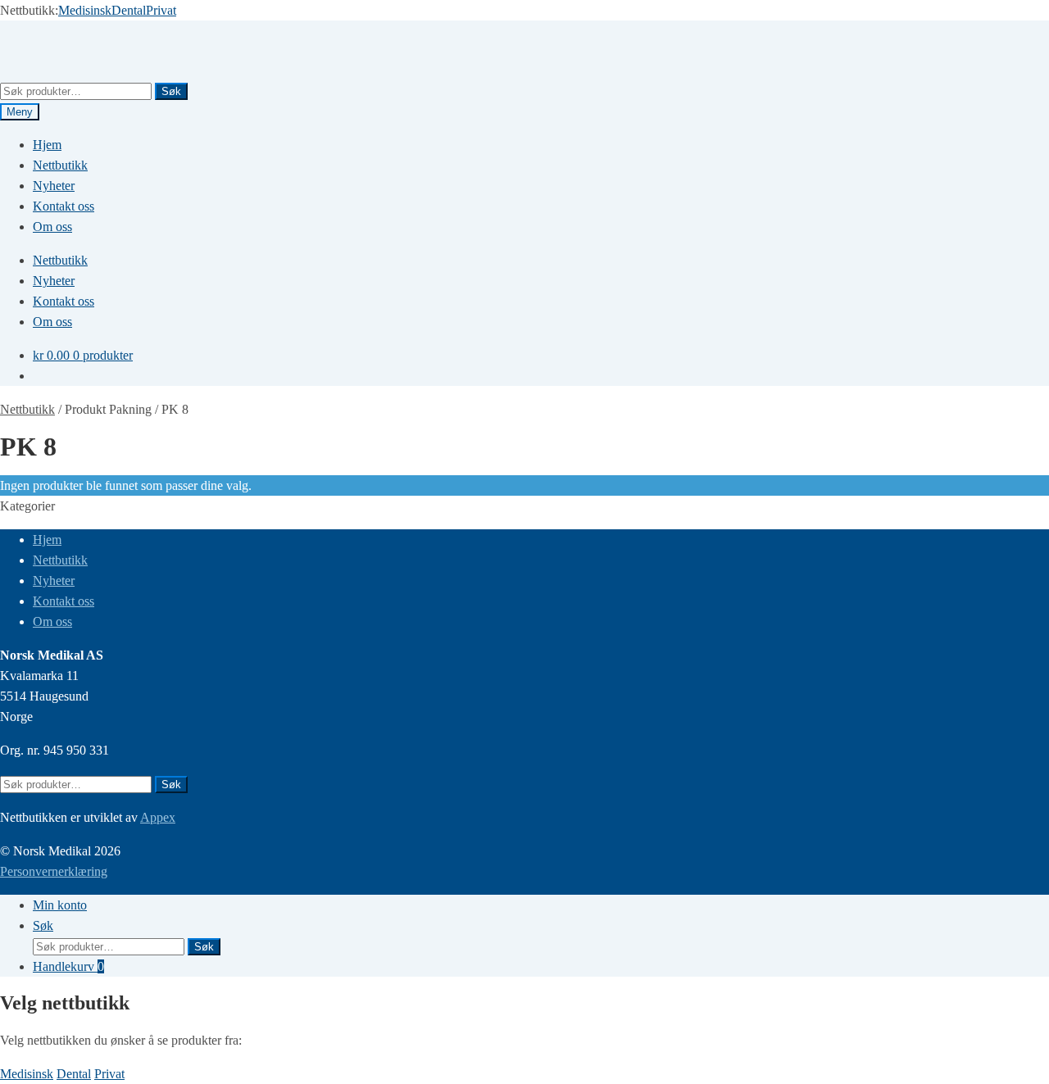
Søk (171, 91)
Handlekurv (68, 966)
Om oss (52, 227)
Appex (157, 817)
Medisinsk (84, 10)
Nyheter (54, 186)
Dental (128, 10)
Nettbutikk (60, 165)
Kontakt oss (63, 206)
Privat (161, 10)
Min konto (60, 905)
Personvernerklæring (53, 871)
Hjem (47, 145)
